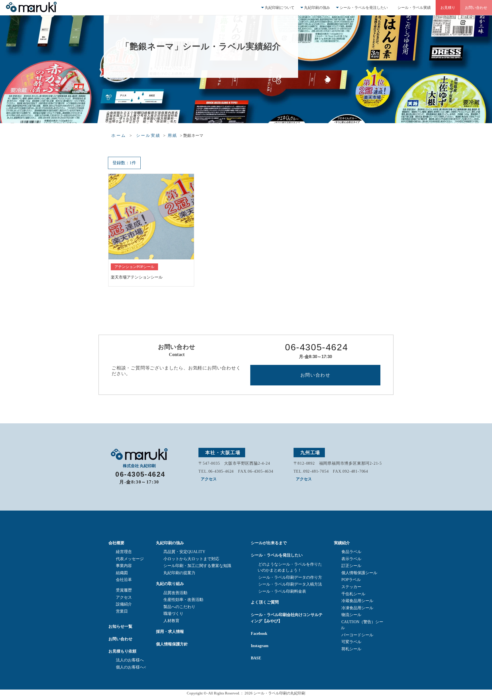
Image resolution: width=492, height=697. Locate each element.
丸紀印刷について (279, 7)
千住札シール (353, 594)
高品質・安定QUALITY (184, 552)
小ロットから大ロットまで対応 (191, 559)
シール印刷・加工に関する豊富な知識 (197, 566)
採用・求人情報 (170, 631)
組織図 (122, 573)
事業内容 (124, 566)
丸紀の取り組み (170, 583)
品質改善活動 (175, 593)
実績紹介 (342, 542)
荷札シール (351, 649)
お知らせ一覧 (120, 626)
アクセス (209, 479)
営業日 (122, 611)
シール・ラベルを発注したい (364, 7)
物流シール (351, 615)
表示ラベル (351, 559)
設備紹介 (124, 604)
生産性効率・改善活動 (183, 600)
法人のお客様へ (130, 660)
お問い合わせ (476, 7)
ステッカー (351, 587)
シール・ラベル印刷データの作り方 (290, 577)
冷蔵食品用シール (357, 601)
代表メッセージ (130, 559)
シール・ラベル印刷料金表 (282, 591)
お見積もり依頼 (122, 651)
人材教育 (171, 621)
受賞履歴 (124, 590)
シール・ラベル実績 (414, 7)
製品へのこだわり (179, 607)
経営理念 (124, 552)
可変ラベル (351, 642)
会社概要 (116, 542)
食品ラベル (351, 552)
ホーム (118, 135)
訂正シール (351, 566)
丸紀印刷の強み (317, 7)
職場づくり (173, 613)
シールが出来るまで (269, 542)
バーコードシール (357, 635)
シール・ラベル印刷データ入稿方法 (290, 584)
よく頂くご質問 (265, 602)
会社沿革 (124, 580)
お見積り (447, 7)
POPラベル (351, 580)
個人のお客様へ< (131, 667)
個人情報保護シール (359, 573)
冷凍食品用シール (357, 608)
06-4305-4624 (316, 347)
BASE (256, 658)
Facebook (259, 633)
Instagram (259, 645)
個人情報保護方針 (172, 644)
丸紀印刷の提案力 (179, 573)
